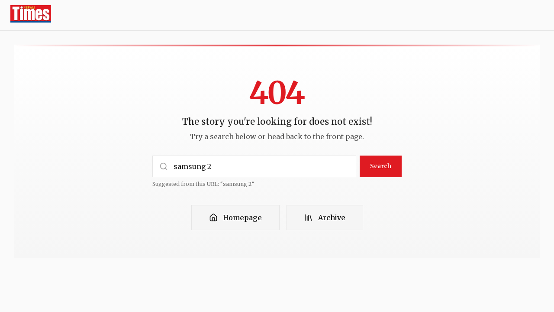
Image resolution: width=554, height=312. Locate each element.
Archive (331, 217)
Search (380, 166)
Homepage (242, 217)
